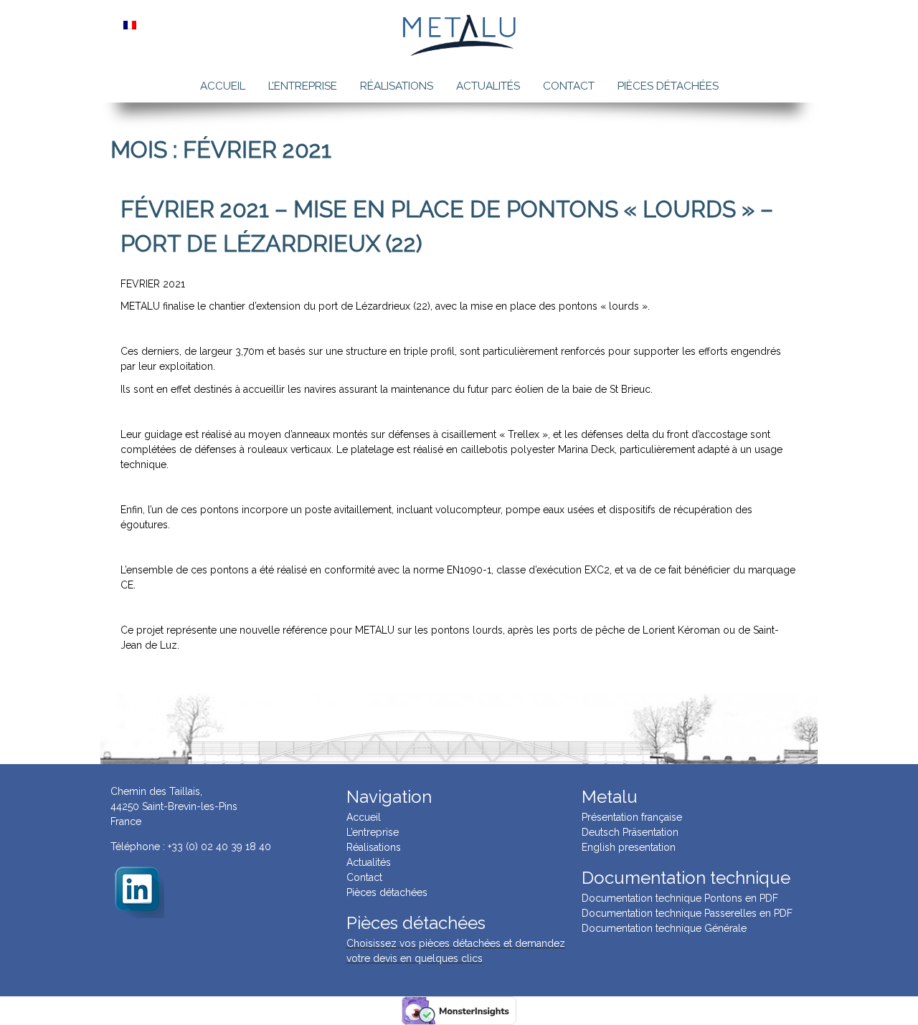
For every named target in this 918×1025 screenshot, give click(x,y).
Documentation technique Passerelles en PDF (687, 913)
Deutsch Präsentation (630, 832)
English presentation (629, 847)
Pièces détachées (668, 86)
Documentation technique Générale (664, 928)
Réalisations (396, 86)
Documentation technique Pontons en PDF (680, 898)
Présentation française (632, 817)
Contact (569, 86)
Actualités (488, 86)
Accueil (222, 86)
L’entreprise (302, 86)
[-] (137, 890)
